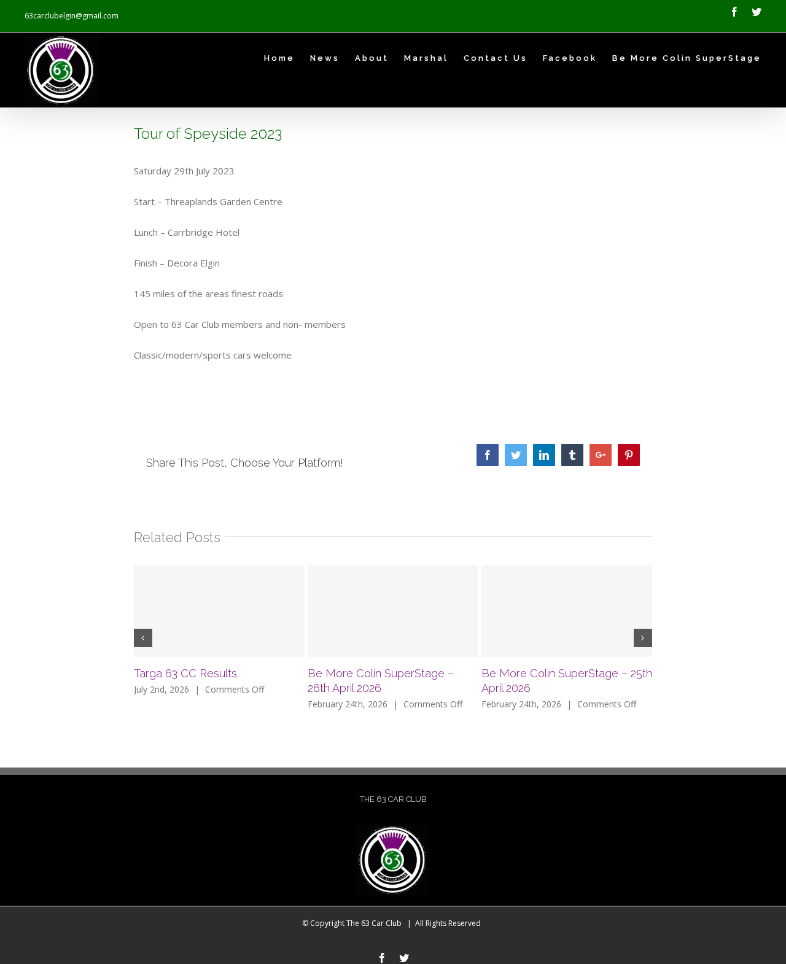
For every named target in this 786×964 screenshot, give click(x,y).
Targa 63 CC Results (185, 673)
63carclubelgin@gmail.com (72, 15)
